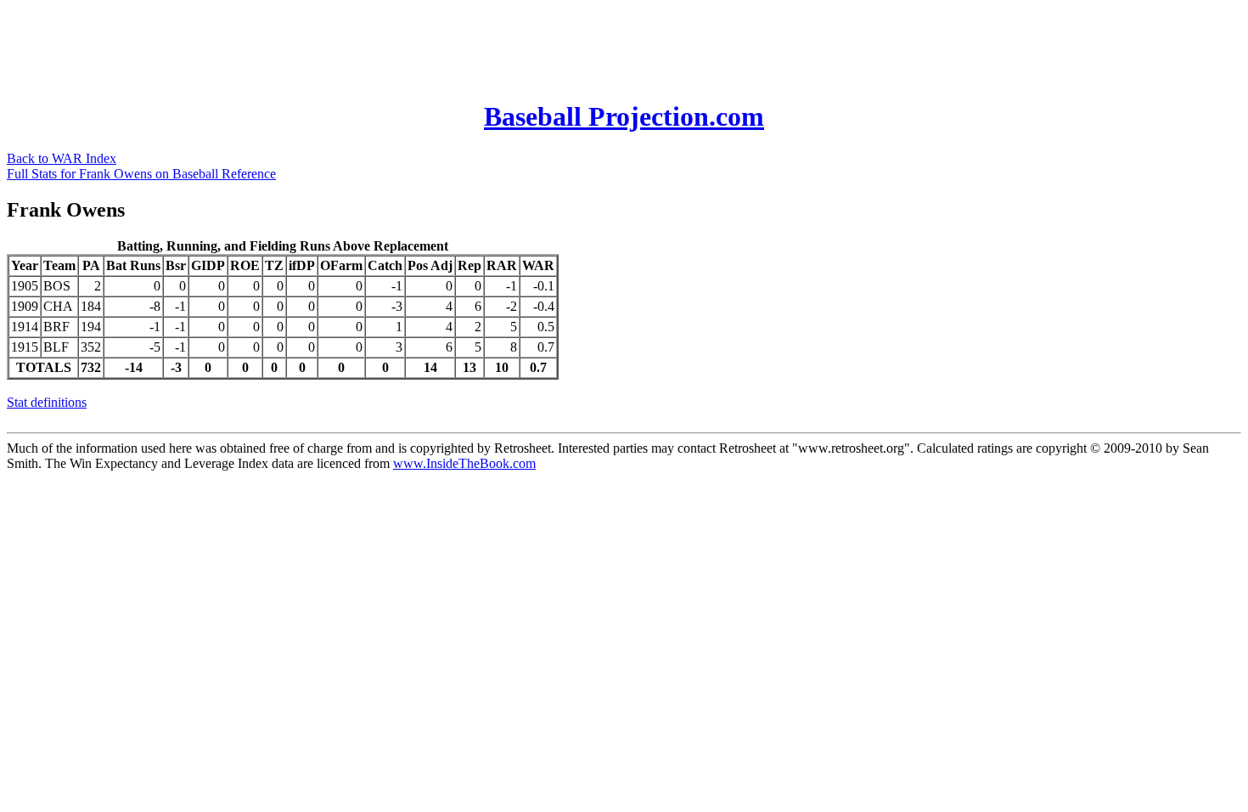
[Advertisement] (316, 45)
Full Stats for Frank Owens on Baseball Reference (141, 173)
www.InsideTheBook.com (464, 463)
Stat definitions (47, 402)
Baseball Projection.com (624, 116)
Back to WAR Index (61, 158)
